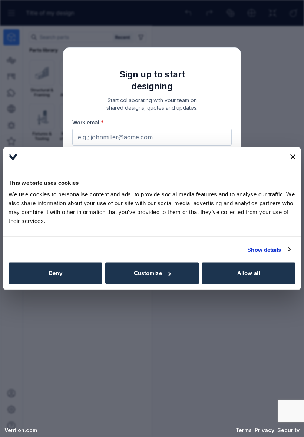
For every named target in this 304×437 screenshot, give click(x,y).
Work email (88, 122)
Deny (55, 273)
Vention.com (20, 430)
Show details (264, 249)
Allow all (248, 273)
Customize (148, 273)
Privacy (264, 430)
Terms (243, 430)
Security (288, 430)
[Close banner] (292, 157)
